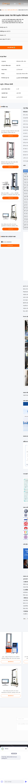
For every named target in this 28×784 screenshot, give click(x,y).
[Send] (26, 781)
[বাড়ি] (6, 3)
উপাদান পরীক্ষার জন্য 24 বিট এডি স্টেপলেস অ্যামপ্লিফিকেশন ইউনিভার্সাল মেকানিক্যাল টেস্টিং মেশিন (9, 226)
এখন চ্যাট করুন (10, 47)
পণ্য (19, 4)
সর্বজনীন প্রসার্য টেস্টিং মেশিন (12, 10)
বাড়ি (15, 4)
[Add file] (2, 781)
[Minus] (26, 749)
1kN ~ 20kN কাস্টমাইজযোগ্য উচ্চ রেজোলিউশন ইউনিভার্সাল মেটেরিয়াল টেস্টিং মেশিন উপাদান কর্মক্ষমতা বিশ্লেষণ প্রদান (11, 657)
